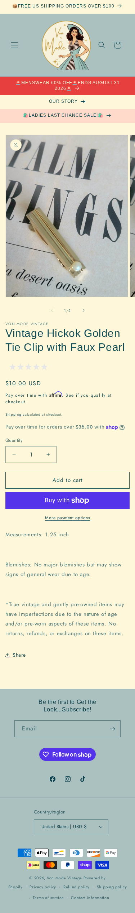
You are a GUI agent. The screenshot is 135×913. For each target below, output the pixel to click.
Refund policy (76, 887)
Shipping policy (112, 887)
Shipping (13, 414)
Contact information (90, 897)
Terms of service (48, 897)
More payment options (67, 518)
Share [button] (19, 654)
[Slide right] (83, 310)
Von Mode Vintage (64, 878)
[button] (14, 45)
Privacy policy (43, 887)
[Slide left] (52, 310)
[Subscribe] (112, 728)
